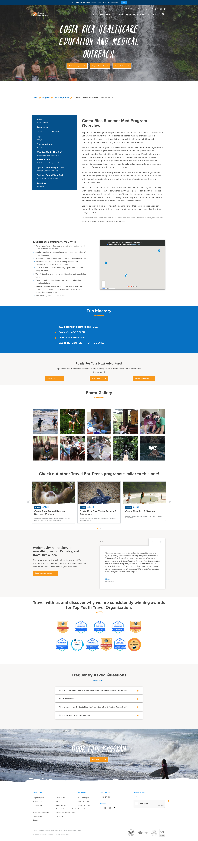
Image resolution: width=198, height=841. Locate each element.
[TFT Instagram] (156, 9)
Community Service (61, 98)
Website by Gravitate (62, 835)
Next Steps (152, 14)
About (93, 14)
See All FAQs (98, 680)
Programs (46, 98)
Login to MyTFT (38, 798)
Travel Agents (61, 805)
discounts (86, 2)
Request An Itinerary (142, 378)
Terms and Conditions (40, 835)
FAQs (58, 801)
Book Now (95, 759)
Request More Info (98, 66)
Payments (59, 816)
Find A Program (107, 14)
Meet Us (36, 809)
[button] (28, 502)
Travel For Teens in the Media (66, 809)
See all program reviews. (43, 573)
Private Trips (37, 805)
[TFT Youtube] (161, 9)
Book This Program (75, 66)
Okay (123, 2)
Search (35, 820)
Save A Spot (96, 378)
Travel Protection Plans (41, 813)
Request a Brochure (84, 805)
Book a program (143, 9)
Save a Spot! (119, 66)
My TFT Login (130, 9)
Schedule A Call (83, 801)
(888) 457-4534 (105, 797)
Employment (37, 816)
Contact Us (51, 378)
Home (35, 98)
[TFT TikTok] (165, 9)
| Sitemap (50, 835)
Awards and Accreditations (65, 813)
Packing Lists (60, 798)
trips (77, 2)
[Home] (40, 14)
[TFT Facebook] (152, 9)
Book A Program (83, 798)
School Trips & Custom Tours (131, 14)
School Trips (37, 801)
